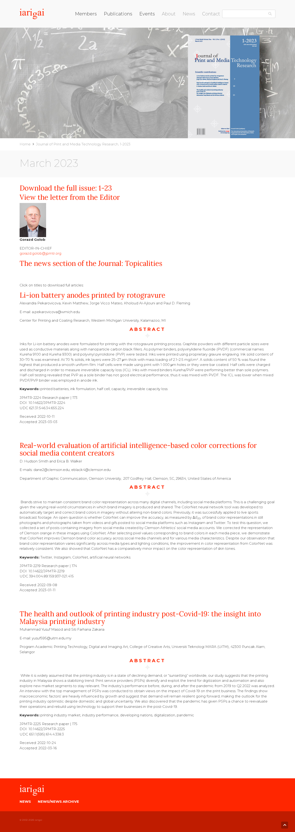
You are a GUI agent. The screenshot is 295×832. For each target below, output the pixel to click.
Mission (168, 30)
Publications (118, 14)
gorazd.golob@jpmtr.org (40, 253)
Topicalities (113, 35)
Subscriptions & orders (122, 41)
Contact (211, 14)
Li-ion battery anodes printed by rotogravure (92, 295)
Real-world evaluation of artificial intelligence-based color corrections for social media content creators (138, 449)
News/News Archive (58, 801)
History (168, 35)
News (189, 14)
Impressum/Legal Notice (223, 24)
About (169, 14)
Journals (111, 30)
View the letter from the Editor (70, 197)
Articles (168, 41)
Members (86, 14)
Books (109, 24)
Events (147, 14)
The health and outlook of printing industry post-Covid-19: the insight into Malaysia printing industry (140, 617)
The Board (171, 24)
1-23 (105, 188)
